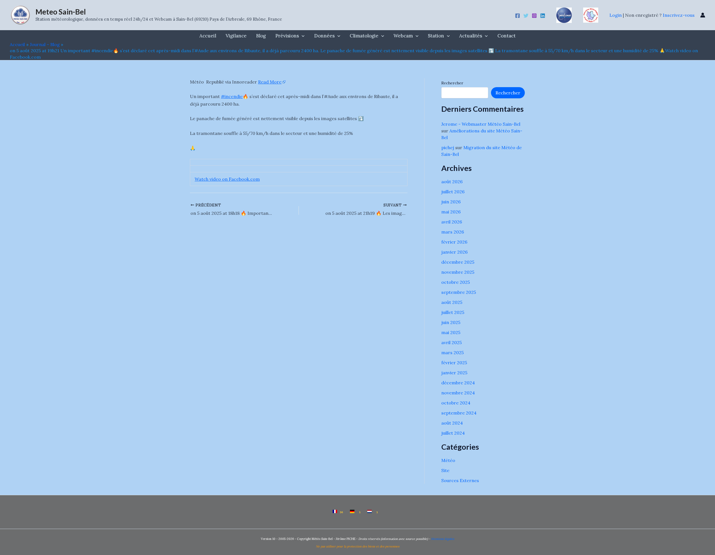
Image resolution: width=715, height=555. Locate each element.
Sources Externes (460, 480)
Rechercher (452, 82)
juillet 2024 (453, 433)
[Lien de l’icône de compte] (702, 15)
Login (616, 15)
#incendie (232, 96)
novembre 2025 (457, 272)
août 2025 (451, 302)
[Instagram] (534, 15)
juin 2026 (451, 201)
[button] (301, 35)
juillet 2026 (452, 191)
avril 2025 (451, 342)
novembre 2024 (458, 393)
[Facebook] (517, 15)
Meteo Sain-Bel (60, 11)
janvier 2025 (454, 372)
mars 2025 (452, 352)
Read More (270, 82)
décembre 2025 (457, 262)
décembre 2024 (458, 382)
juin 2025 (450, 322)
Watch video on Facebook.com (227, 179)
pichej (447, 147)
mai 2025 (450, 332)
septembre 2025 (458, 292)
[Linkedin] (542, 15)
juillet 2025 (452, 312)
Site (445, 470)
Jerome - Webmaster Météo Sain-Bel (480, 124)
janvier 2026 (454, 252)
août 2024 (452, 423)
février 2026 (454, 242)
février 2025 (454, 362)
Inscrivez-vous (679, 15)
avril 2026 (451, 222)
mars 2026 (452, 232)
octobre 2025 (455, 282)
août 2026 (452, 181)
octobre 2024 (455, 403)
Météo (448, 460)
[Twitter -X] (525, 15)
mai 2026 (451, 212)
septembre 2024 (458, 413)
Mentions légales (442, 539)
